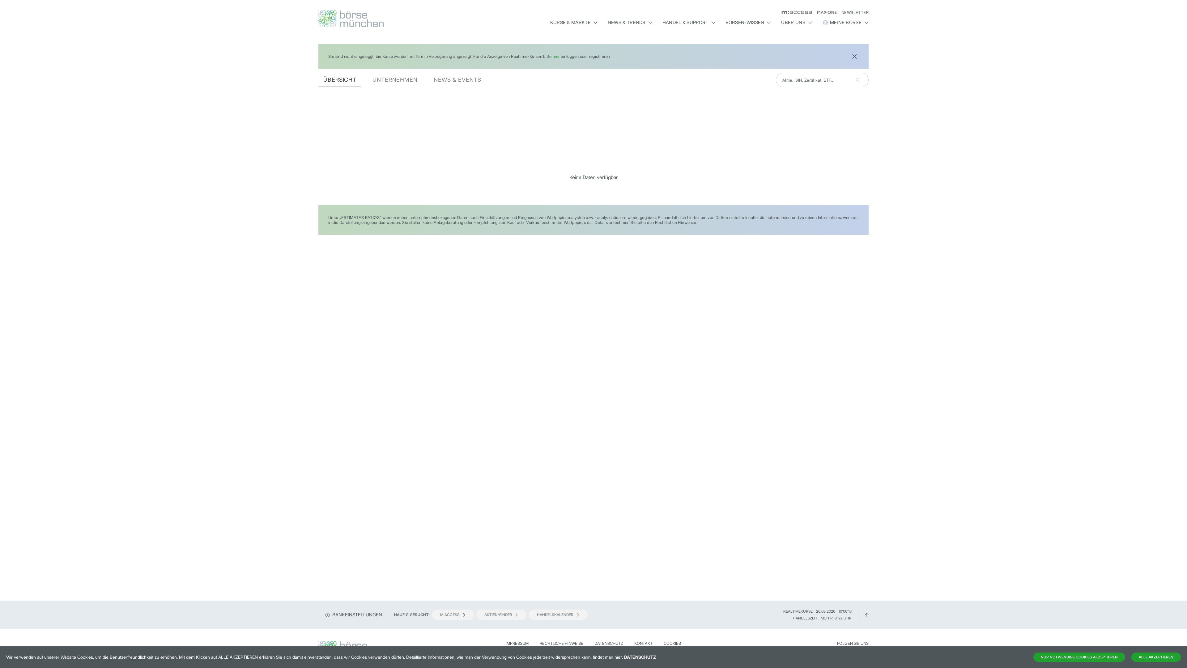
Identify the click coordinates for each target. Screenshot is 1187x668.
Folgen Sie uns (853, 643)
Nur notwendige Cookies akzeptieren (1079, 657)
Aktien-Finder (498, 614)
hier (556, 56)
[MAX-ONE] (824, 12)
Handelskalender (555, 614)
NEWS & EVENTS (457, 79)
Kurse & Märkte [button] (570, 22)
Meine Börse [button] (846, 22)
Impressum (517, 643)
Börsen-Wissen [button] (744, 22)
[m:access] (794, 12)
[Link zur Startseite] (384, 19)
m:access (450, 614)
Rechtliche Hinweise (561, 643)
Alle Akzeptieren (1156, 657)
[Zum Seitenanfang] (867, 614)
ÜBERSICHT (339, 79)
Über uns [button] (793, 22)
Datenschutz (608, 643)
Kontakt (643, 643)
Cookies (672, 643)
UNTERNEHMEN (395, 79)
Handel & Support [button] (685, 22)
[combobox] (822, 80)
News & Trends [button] (626, 22)
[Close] (854, 55)
